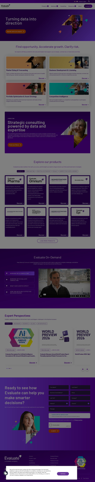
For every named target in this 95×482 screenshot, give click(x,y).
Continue (63, 473)
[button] (5, 473)
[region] (41, 473)
